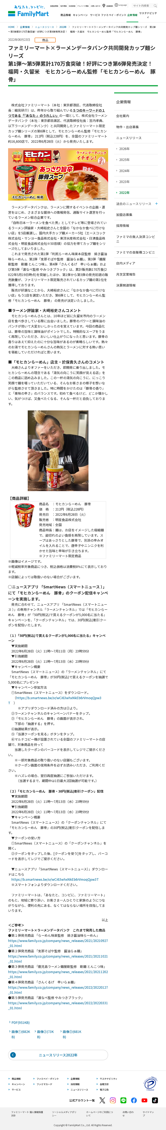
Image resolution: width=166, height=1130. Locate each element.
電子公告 (104, 1089)
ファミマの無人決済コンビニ (135, 238)
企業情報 (25, 27)
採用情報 (72, 6)
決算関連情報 (126, 285)
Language (122, 5)
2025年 (124, 159)
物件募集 (63, 6)
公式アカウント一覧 (82, 1100)
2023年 (124, 181)
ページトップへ (153, 1117)
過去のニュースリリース (133, 203)
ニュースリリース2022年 (58, 1054)
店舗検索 (109, 6)
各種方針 (104, 1084)
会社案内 (122, 115)
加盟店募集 (54, 6)
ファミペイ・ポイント (113, 15)
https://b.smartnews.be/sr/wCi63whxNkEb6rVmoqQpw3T (55, 879)
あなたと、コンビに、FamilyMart (28, 11)
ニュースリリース (44, 27)
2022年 (63, 27)
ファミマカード (44, 1084)
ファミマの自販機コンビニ (135, 252)
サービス (95, 15)
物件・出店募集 (127, 127)
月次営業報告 (126, 274)
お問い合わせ (95, 6)
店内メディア (125, 263)
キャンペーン (80, 15)
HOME (11, 27)
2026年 (124, 148)
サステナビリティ (148, 15)
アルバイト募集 (83, 6)
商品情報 (66, 15)
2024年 (124, 170)
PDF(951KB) (21, 1022)
